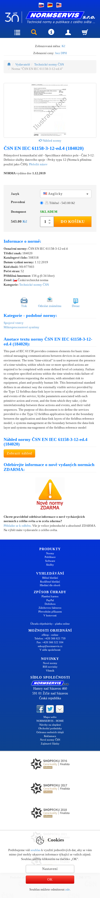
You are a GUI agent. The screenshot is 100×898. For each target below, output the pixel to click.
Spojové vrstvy (14, 323)
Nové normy (50, 663)
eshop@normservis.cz (50, 646)
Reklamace (50, 736)
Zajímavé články (50, 743)
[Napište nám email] (60, 708)
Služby (50, 564)
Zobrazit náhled (19, 453)
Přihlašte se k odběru (17, 525)
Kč (63, 46)
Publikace (50, 556)
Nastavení (50, 869)
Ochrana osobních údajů (50, 732)
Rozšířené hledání (50, 581)
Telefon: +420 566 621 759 (50, 638)
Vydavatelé (22, 64)
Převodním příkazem (50, 611)
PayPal (50, 600)
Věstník (50, 670)
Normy (50, 553)
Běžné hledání (50, 577)
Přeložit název (38, 164)
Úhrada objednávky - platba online (50, 623)
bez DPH (61, 53)
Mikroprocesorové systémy (21, 327)
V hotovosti (50, 615)
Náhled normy (51, 140)
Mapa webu (50, 716)
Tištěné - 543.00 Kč (62, 203)
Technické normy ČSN (49, 64)
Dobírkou (50, 603)
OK (50, 879)
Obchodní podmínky (50, 728)
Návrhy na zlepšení (50, 724)
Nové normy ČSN (50, 739)
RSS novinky (50, 666)
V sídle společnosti (50, 649)
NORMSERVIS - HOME (50, 720)
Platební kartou (50, 596)
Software (50, 560)
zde (67, 889)
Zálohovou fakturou (50, 607)
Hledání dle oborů (50, 585)
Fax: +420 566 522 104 (50, 642)
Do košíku (73, 221)
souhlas (36, 850)
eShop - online (50, 634)
